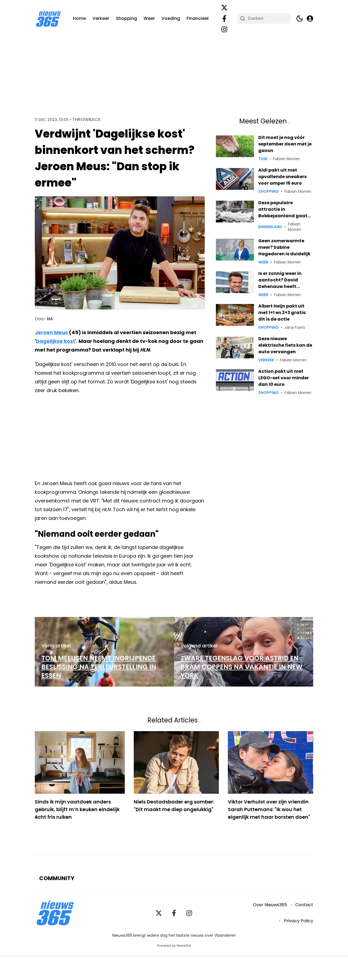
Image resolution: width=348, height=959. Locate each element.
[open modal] (310, 18)
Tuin (262, 159)
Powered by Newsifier (174, 946)
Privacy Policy (298, 921)
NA (50, 319)
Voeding (170, 18)
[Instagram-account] (224, 29)
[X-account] (224, 7)
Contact (304, 905)
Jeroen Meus (51, 332)
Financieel (198, 18)
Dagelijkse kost (55, 341)
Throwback (86, 119)
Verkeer (100, 18)
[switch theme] (299, 18)
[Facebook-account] (224, 18)
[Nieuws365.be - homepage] (48, 18)
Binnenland (270, 226)
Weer (149, 18)
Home (79, 18)
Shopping (126, 18)
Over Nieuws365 (270, 905)
